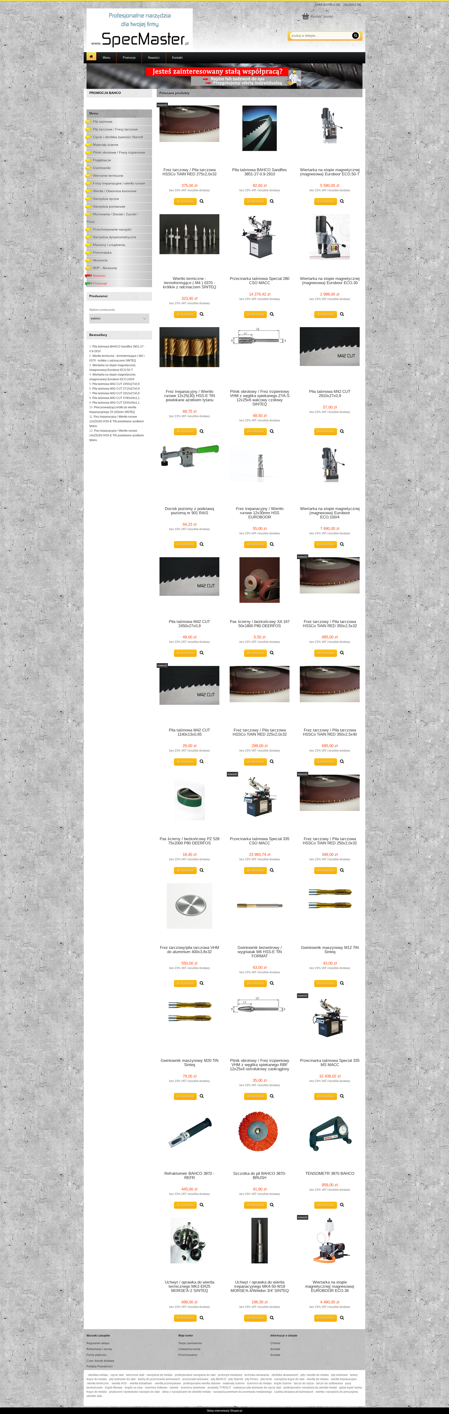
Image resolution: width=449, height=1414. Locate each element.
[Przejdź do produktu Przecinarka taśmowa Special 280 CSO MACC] (260, 243)
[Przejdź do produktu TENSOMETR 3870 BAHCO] (330, 1138)
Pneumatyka (102, 252)
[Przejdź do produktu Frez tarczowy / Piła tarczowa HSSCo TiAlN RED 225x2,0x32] (260, 695)
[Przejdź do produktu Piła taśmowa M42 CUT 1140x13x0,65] (189, 695)
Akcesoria (100, 260)
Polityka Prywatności (100, 1366)
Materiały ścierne (105, 145)
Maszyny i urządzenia (109, 245)
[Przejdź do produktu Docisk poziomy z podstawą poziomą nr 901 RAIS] (189, 473)
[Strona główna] (140, 30)
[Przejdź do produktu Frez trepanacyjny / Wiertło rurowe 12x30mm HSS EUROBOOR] (260, 473)
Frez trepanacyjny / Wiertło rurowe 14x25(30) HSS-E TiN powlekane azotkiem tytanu (116, 435)
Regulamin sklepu (98, 1343)
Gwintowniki (102, 168)
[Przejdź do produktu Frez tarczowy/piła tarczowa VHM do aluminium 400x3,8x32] (189, 912)
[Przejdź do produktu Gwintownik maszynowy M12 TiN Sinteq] (330, 912)
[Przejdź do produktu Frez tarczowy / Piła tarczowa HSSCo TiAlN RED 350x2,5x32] (330, 586)
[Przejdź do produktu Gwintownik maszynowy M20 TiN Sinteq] (189, 1025)
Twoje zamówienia (190, 1343)
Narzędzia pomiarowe (109, 206)
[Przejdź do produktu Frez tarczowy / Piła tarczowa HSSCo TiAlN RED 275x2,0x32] (189, 134)
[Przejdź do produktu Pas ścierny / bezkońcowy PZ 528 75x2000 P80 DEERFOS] (189, 804)
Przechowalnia (187, 1355)
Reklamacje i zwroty (99, 1349)
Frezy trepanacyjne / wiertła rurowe (119, 183)
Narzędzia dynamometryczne (114, 237)
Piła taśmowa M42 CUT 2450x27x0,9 (116, 384)
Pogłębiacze (102, 160)
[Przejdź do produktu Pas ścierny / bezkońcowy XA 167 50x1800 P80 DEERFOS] (260, 586)
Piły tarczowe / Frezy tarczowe (115, 129)
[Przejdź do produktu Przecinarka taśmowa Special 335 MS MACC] (330, 1025)
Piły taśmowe (102, 121)
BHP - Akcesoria (105, 268)
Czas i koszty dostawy (100, 1361)
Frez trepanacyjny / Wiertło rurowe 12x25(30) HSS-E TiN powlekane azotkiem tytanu (116, 421)
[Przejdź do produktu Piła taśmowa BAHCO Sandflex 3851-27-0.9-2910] (260, 134)
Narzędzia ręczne (106, 199)
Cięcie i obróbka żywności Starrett (118, 137)
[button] (202, 201)
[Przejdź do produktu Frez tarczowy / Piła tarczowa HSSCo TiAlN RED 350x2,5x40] (330, 695)
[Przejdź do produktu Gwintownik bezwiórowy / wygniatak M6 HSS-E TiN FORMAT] (260, 912)
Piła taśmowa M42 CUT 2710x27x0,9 (116, 388)
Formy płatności (97, 1355)
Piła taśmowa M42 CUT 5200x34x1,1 (116, 402)
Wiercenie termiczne (108, 175)
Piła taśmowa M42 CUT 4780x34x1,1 (116, 398)
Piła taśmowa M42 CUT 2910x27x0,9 (116, 393)
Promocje (100, 283)
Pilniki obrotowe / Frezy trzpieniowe (119, 152)
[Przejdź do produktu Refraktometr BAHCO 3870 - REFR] (189, 1138)
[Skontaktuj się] (224, 76)
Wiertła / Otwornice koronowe (115, 191)
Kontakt (275, 1349)
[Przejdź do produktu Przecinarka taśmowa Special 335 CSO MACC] (260, 804)
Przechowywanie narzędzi (112, 229)
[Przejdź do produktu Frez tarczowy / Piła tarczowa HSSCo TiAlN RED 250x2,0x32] (330, 804)
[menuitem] (106, 57)
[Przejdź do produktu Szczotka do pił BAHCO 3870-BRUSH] (260, 1138)
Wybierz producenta (102, 309)
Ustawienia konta (189, 1349)
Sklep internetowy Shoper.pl (224, 1410)
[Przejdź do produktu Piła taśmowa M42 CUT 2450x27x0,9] (189, 586)
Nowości (99, 276)
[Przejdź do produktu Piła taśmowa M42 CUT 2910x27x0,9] (330, 356)
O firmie (275, 1343)
